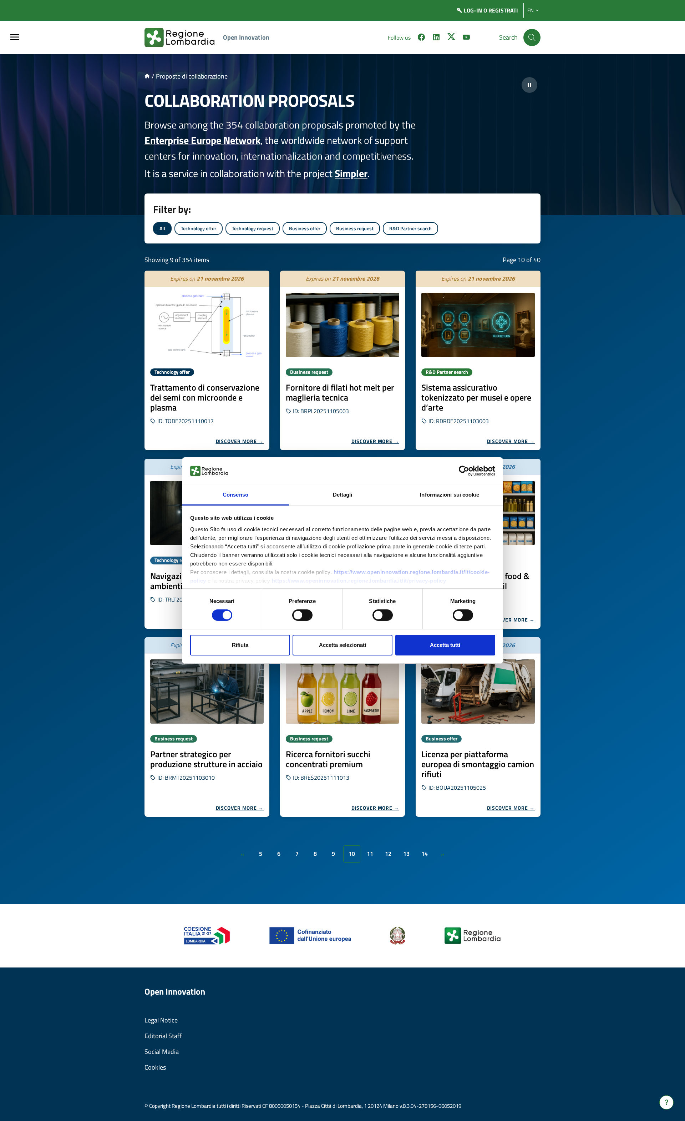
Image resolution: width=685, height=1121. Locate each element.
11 (370, 853)
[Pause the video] (529, 85)
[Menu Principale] (15, 37)
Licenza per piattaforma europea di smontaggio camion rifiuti (477, 764)
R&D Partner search (410, 228)
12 (388, 853)
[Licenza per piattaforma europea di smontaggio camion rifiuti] (478, 691)
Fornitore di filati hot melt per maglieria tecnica (340, 392)
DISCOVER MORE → (240, 441)
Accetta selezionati (342, 645)
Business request (355, 228)
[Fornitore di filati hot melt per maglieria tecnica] (342, 325)
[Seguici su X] (451, 38)
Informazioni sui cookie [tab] (449, 495)
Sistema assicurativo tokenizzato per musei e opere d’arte (476, 397)
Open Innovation (246, 37)
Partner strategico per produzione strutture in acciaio (206, 759)
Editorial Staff (163, 1036)
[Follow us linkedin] (436, 38)
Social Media (161, 1051)
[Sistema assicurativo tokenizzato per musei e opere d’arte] (478, 325)
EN (530, 10)
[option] (207, 360)
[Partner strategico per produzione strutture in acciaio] (207, 691)
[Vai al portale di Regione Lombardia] (183, 37)
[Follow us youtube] (466, 38)
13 (406, 853)
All (162, 228)
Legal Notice (161, 1020)
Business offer (304, 228)
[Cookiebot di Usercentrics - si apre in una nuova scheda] (464, 471)
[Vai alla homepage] (147, 76)
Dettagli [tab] (342, 495)
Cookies (155, 1067)
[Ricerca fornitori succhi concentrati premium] (342, 691)
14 (424, 853)
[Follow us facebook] (421, 38)
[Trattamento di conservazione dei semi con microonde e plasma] (207, 325)
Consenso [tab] (235, 495)
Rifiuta (240, 645)
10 (352, 853)
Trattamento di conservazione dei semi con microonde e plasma (204, 397)
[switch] (302, 615)
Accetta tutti (445, 645)
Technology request (252, 228)
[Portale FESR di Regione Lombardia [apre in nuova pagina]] (207, 935)
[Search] (532, 37)
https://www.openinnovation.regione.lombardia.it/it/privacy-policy (359, 581)
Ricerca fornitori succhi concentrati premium (328, 759)
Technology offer (198, 228)
